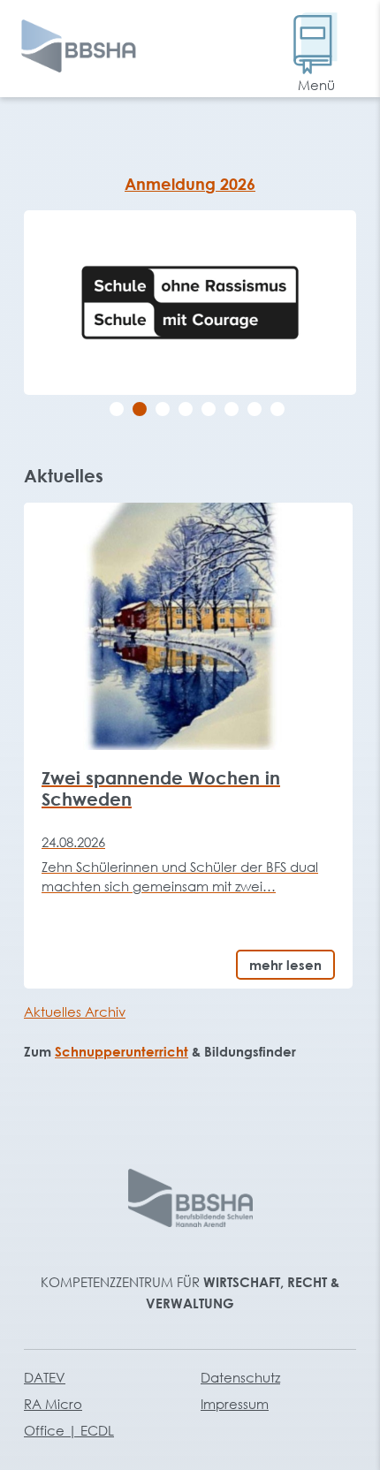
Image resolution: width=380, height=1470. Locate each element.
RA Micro (53, 1404)
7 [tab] (254, 409)
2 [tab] (140, 409)
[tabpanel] (190, 302)
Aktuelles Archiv (74, 1011)
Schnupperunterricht (121, 1051)
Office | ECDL (69, 1430)
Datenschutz (240, 1377)
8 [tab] (277, 409)
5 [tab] (208, 409)
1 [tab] (117, 409)
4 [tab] (186, 409)
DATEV (44, 1377)
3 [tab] (163, 409)
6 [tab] (231, 409)
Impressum (235, 1404)
